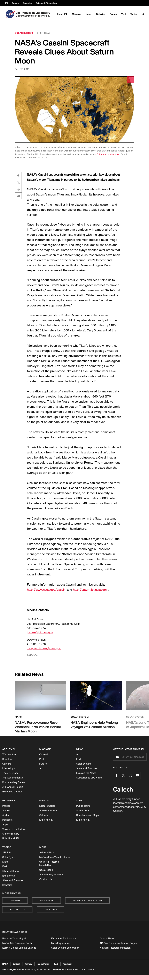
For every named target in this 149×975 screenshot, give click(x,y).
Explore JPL (46, 819)
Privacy (28, 963)
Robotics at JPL (11, 838)
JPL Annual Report (12, 787)
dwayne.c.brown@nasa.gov (44, 648)
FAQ (56, 963)
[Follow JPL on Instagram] (130, 775)
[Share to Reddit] (18, 189)
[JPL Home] (33, 14)
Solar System (83, 763)
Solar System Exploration (65, 947)
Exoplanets (8, 875)
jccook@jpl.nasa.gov (40, 632)
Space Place (107, 938)
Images (6, 806)
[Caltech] (123, 789)
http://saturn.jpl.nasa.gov (90, 589)
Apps (5, 824)
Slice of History (10, 833)
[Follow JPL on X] (123, 775)
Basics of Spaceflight (14, 938)
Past (41, 759)
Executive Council (12, 791)
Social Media (46, 870)
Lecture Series (47, 806)
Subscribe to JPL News (89, 777)
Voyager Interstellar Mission (115, 947)
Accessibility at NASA (51, 874)
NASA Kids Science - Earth (17, 943)
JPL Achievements (12, 777)
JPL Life (6, 852)
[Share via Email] (18, 195)
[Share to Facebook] (18, 175)
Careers (6, 763)
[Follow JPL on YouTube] (137, 775)
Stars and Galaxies (86, 768)
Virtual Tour (82, 810)
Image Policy (43, 963)
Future (43, 763)
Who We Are (9, 754)
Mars (5, 861)
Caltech (16, 963)
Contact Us (45, 879)
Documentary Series (13, 782)
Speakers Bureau (48, 810)
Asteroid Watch (47, 852)
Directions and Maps (87, 815)
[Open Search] (143, 14)
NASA (5, 963)
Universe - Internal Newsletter (49, 863)
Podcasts (7, 819)
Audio (5, 815)
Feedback (67, 963)
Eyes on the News (86, 773)
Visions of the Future (13, 829)
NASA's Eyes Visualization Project (119, 943)
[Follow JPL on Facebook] (116, 775)
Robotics (7, 885)
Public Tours (83, 806)
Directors (7, 759)
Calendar (44, 815)
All (40, 768)
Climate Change (11, 871)
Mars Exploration (60, 943)
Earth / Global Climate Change (19, 947)
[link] (74, 109)
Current (43, 754)
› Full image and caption (107, 154)
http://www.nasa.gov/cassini (46, 589)
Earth (79, 759)
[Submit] (117, 757)
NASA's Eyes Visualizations (54, 857)
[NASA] (10, 14)
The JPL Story (10, 773)
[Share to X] (18, 182)
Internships (8, 768)
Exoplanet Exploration (63, 938)
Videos (6, 810)
